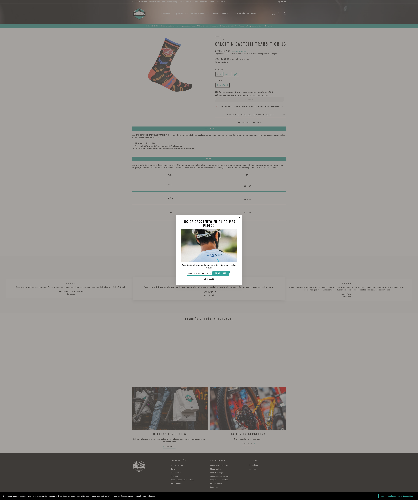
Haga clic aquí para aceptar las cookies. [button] (396, 496)
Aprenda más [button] (149, 496)
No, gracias (209, 278)
